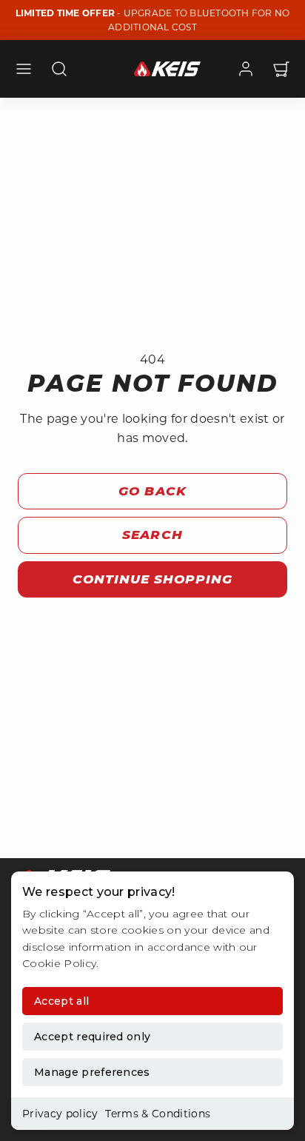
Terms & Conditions (157, 1113)
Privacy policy (60, 1113)
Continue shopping (152, 579)
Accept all (61, 1001)
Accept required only (92, 1036)
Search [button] (152, 534)
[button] (23, 69)
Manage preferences (92, 1072)
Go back (152, 490)
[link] (246, 69)
